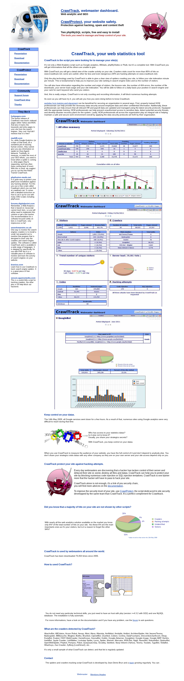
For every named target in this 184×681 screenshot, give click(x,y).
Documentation (21, 63)
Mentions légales (98, 674)
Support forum (21, 95)
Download (19, 58)
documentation (115, 486)
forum (135, 620)
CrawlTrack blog (22, 100)
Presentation (20, 53)
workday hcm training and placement (61, 103)
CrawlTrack (70, 11)
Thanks (18, 104)
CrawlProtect (71, 22)
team (131, 663)
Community (24, 91)
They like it (24, 112)
